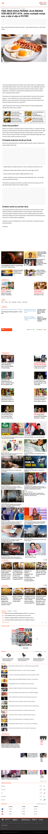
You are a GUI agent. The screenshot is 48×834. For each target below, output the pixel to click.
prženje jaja (14, 302)
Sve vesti (3, 663)
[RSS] (46, 664)
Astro (45, 651)
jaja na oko (25, 302)
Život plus (11, 823)
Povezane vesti (5, 559)
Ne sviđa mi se (40, 329)
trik (9, 302)
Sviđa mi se (30, 329)
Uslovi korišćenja (4, 825)
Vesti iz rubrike (5, 585)
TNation (45, 832)
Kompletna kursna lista (41, 803)
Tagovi (3, 299)
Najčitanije (9, 610)
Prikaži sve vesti (5, 622)
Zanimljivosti (26, 823)
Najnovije (4, 610)
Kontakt (7, 828)
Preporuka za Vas (5, 279)
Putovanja (18, 823)
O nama (40, 823)
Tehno (30, 823)
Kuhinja (14, 823)
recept (6, 302)
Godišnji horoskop (38, 651)
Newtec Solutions (39, 832)
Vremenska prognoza (6, 782)
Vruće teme (4, 306)
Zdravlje (7, 823)
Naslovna (3, 823)
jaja (2, 302)
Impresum (3, 828)
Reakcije (15, 610)
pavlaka (19, 302)
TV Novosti (36, 823)
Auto (33, 823)
